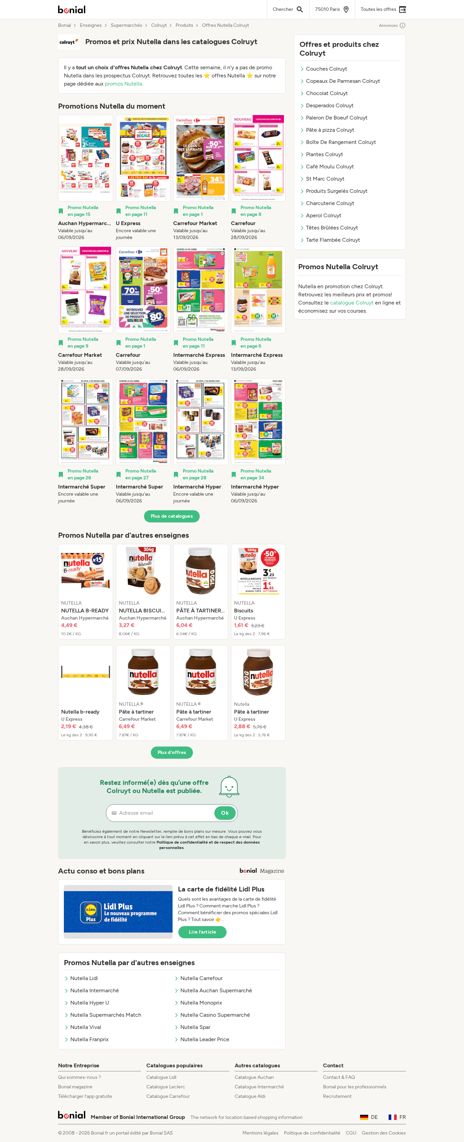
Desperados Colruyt (330, 105)
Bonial (64, 25)
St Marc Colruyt (325, 179)
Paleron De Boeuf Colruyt (337, 117)
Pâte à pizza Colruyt (330, 130)
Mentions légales (261, 1133)
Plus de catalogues (172, 516)
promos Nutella (123, 83)
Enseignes (91, 25)
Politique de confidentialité (312, 1133)
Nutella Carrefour (201, 978)
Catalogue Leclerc (165, 1087)
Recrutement (337, 1096)
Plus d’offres (172, 752)
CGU (351, 1133)
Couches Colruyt (326, 69)
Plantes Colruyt (324, 154)
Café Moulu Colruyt (330, 166)
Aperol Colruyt (323, 215)
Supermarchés (126, 25)
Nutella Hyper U (89, 1002)
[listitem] (85, 178)
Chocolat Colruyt (327, 93)
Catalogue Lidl (161, 1077)
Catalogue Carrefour (168, 1096)
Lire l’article (202, 932)
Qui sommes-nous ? (79, 1077)
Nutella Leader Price (204, 1039)
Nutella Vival (85, 1027)
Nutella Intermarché (94, 990)
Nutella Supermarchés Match (105, 1015)
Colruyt (159, 25)
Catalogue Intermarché (259, 1087)
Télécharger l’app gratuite (85, 1096)
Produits (184, 25)
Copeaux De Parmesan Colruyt (343, 81)
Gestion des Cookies (384, 1133)
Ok (225, 813)
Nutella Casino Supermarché (215, 1015)
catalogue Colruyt (352, 302)
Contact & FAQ (339, 1077)
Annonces (388, 25)
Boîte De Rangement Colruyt (341, 142)
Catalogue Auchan (254, 1077)
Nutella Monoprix (201, 1002)
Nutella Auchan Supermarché (216, 990)
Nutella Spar (195, 1027)
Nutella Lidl (84, 978)
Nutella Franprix (89, 1039)
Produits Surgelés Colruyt (337, 191)
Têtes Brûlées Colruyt (332, 227)
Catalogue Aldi (250, 1096)
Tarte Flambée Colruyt (333, 240)
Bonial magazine (75, 1087)
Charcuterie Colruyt (330, 203)
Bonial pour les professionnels (355, 1087)
